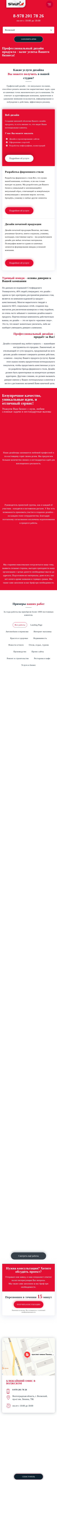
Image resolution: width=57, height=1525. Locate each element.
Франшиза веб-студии (28, 1506)
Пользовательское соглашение (28, 1485)
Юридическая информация (28, 1520)
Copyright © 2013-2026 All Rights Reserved (28, 1458)
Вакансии (28, 1509)
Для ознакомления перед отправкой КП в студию (28, 1491)
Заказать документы (26, 1503)
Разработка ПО (28, 1495)
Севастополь (28, 1477)
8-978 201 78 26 (28, 15)
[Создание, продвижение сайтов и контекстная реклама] (28, 1452)
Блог (28, 1512)
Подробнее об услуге (19, 158)
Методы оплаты (28, 1515)
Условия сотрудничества (28, 1518)
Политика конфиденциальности (28, 1488)
